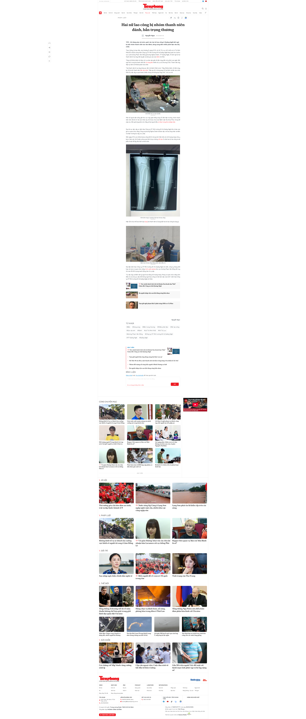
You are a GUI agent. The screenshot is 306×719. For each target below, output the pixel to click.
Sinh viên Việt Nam (158, 1)
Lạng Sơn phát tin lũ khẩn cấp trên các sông (189, 506)
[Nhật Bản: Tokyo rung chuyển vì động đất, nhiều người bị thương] (111, 624)
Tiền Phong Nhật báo (144, 1)
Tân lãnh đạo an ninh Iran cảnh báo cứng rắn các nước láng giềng (194, 634)
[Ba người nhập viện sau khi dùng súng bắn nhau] (132, 294)
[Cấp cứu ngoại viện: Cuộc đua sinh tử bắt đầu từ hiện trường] (153, 653)
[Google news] (181, 701)
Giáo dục (182, 13)
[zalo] (177, 701)
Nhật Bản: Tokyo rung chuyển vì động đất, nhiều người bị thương (109, 634)
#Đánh (139, 330)
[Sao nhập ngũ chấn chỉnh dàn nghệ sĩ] (116, 563)
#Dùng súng (136, 327)
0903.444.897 (147, 699)
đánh (158, 57)
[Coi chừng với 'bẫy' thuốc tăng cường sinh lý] (116, 653)
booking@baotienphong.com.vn (130, 701)
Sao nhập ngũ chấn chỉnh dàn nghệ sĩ (115, 576)
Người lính (161, 13)
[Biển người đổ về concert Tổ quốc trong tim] (153, 563)
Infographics (163, 685)
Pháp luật (147, 13)
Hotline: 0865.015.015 (130, 1)
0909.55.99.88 (126, 699)
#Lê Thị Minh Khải (150, 330)
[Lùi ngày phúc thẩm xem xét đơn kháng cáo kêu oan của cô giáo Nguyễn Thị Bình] (168, 432)
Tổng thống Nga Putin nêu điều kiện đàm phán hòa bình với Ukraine (188, 609)
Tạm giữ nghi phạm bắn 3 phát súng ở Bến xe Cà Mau (156, 303)
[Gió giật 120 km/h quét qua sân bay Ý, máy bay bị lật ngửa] (166, 624)
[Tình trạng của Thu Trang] (189, 563)
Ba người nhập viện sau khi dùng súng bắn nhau (154, 293)
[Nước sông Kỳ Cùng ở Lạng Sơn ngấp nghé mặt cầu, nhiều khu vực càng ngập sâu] (153, 493)
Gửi (175, 384)
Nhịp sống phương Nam (117, 693)
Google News (185, 17)
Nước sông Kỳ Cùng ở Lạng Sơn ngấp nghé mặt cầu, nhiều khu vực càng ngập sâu (151, 508)
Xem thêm (205, 13)
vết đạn (160, 139)
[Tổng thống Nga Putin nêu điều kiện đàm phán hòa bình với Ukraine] (189, 596)
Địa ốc (123, 13)
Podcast (138, 685)
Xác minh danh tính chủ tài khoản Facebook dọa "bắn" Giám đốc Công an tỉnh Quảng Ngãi (157, 285)
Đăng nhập (129, 375)
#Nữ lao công (174, 327)
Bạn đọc (173, 690)
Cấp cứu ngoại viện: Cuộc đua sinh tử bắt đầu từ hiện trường (152, 666)
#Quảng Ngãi (143, 338)
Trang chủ (100, 13)
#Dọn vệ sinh (131, 330)
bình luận (182, 17)
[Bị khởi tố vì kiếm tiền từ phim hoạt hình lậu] (168, 455)
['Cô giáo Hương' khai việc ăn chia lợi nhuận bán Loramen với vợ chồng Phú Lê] (112, 455)
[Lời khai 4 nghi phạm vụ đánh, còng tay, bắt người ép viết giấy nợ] (168, 412)
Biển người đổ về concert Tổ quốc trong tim (152, 577)
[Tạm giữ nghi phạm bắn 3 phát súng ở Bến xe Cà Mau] (132, 305)
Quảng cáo (185, 1)
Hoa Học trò (168, 1)
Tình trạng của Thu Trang (183, 576)
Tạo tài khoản (139, 375)
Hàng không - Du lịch (188, 690)
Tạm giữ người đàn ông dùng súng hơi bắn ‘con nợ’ (145, 357)
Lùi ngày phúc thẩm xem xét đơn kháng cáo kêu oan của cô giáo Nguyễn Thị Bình (166, 444)
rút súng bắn (149, 62)
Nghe (49, 43)
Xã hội (105, 13)
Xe (166, 13)
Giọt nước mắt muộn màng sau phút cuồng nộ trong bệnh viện (139, 422)
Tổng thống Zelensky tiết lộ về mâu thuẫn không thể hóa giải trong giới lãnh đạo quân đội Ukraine (115, 611)
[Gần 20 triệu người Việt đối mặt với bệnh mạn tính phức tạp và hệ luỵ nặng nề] (189, 653)
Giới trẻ (141, 13)
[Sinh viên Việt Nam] (195, 680)
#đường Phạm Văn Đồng (135, 334)
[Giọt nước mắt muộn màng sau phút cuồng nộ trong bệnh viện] (140, 412)
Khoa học (188, 13)
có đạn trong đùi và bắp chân (166, 122)
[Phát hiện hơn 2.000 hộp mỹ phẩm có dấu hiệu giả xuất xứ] (140, 455)
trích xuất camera (150, 269)
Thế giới (135, 13)
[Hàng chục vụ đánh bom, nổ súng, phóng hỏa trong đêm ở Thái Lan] (153, 596)
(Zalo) (131, 699)
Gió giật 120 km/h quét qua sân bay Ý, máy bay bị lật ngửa (166, 634)
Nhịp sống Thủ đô (103, 693)
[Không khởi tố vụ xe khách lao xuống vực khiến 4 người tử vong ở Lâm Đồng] (112, 412)
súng (146, 221)
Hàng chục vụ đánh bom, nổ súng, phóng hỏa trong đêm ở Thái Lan (150, 609)
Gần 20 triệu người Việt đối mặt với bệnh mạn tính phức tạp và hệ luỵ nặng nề (189, 667)
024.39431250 (104, 703)
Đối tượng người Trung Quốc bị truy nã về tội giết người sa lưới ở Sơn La (111, 443)
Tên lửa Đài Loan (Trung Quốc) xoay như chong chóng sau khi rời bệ (139, 634)
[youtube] (206, 1)
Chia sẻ (49, 47)
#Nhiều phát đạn (162, 327)
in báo (178, 17)
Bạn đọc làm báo (108, 714)
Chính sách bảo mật (193, 697)
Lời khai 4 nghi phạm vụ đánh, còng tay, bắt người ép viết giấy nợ (167, 422)
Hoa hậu (195, 13)
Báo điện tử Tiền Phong (153, 7)
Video (200, 13)
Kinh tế (110, 13)
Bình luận (49, 56)
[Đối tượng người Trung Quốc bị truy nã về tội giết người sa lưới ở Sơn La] (112, 432)
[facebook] (203, 1)
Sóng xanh (117, 13)
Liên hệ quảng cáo (126, 697)
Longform (150, 685)
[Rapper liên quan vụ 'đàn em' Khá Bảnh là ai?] (140, 432)
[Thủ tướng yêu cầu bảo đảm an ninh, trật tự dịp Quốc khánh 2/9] (116, 493)
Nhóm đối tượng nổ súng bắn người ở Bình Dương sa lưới (148, 364)
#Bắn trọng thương (148, 327)
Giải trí (176, 13)
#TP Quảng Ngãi (132, 338)
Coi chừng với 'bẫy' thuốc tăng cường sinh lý (115, 666)
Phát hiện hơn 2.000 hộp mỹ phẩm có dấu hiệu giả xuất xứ (139, 466)
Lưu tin (49, 52)
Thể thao (154, 13)
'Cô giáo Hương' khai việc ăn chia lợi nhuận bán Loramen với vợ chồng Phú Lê (111, 467)
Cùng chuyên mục (108, 401)
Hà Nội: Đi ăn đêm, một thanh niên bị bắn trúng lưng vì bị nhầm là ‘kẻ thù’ (153, 361)
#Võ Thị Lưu (162, 330)
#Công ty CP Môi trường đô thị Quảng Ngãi (159, 334)
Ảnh (124, 685)
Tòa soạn (177, 1)
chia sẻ (171, 17)
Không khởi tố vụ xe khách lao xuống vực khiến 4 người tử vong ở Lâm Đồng (111, 422)
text (174, 17)
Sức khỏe (129, 13)
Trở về (49, 61)
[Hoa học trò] (205, 680)
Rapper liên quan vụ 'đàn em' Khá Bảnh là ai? (138, 443)
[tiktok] (172, 702)
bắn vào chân (144, 70)
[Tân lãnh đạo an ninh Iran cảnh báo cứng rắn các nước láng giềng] (194, 624)
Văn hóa (171, 13)
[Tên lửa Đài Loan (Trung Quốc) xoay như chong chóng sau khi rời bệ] (139, 624)
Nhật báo (114, 685)
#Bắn (128, 327)
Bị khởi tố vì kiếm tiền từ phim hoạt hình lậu (167, 466)
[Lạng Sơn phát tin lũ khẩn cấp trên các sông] (189, 493)
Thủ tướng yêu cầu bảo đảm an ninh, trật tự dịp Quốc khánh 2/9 (115, 506)
